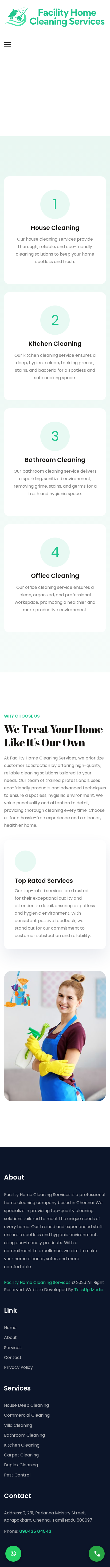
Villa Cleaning (18, 1425)
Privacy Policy (18, 1367)
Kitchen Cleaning (22, 1445)
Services (13, 1348)
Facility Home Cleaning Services (37, 1282)
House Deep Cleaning (26, 1405)
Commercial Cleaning (27, 1415)
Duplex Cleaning (21, 1465)
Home (10, 1328)
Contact (13, 1357)
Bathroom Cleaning (24, 1435)
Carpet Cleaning (21, 1455)
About (10, 1337)
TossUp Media (88, 1290)
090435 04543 (35, 1531)
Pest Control (17, 1475)
